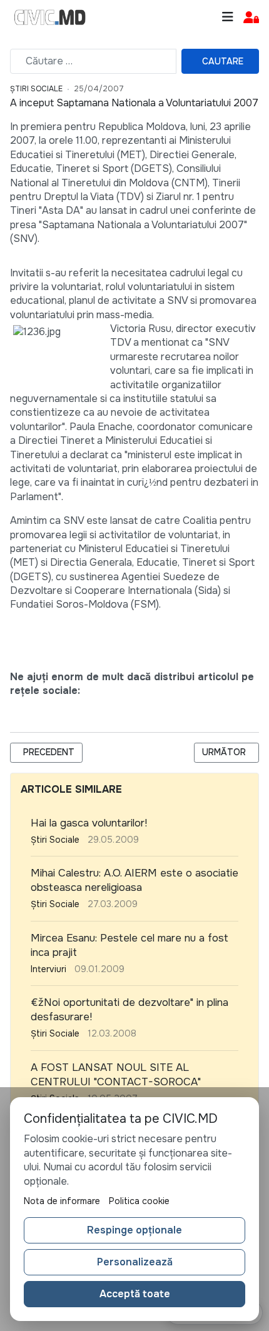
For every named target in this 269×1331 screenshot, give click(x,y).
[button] (251, 18)
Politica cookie (139, 1201)
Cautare (222, 61)
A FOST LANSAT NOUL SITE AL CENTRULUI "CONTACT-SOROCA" (116, 1074)
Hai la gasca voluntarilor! (89, 823)
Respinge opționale (134, 1230)
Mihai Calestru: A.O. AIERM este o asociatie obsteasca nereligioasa (134, 880)
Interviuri (48, 969)
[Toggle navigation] (227, 17)
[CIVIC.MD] (50, 18)
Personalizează (135, 1261)
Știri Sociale (36, 89)
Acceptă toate (134, 1293)
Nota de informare (62, 1201)
